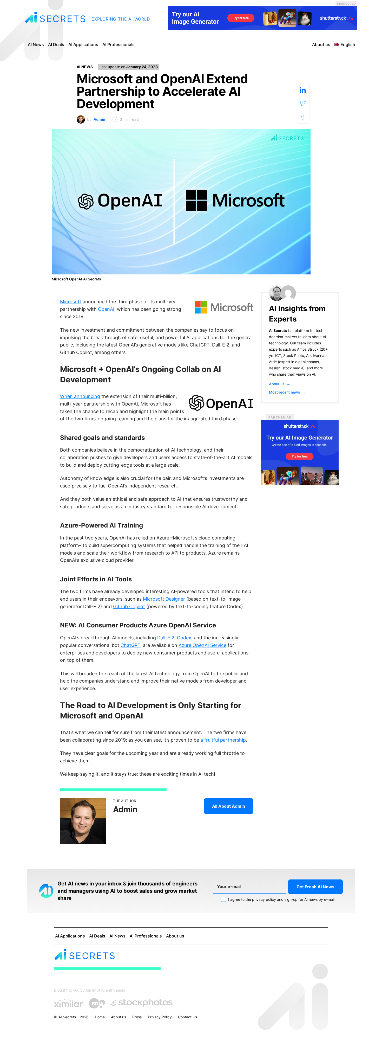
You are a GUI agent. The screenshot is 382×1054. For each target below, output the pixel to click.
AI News (36, 44)
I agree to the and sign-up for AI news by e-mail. (281, 899)
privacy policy (264, 899)
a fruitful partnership (223, 740)
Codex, (185, 637)
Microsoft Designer (164, 599)
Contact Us (187, 1017)
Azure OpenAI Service (202, 645)
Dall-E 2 (165, 637)
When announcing (80, 396)
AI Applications (83, 44)
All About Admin (228, 806)
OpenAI (106, 309)
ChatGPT (130, 645)
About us (321, 44)
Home (100, 1017)
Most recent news (287, 392)
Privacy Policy (160, 1017)
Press (137, 1017)
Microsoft (70, 301)
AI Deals (56, 44)
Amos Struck (308, 349)
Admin (99, 119)
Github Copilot (129, 606)
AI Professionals (118, 44)
